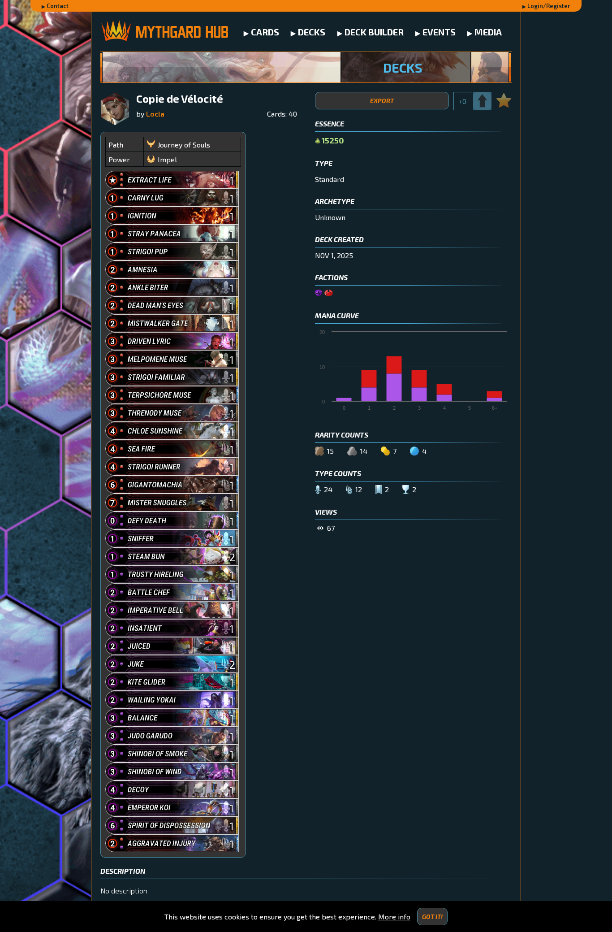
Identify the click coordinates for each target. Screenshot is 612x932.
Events (439, 31)
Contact (58, 5)
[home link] (164, 31)
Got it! (432, 916)
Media (488, 31)
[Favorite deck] (504, 99)
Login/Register (548, 5)
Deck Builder (374, 31)
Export (382, 100)
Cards (265, 31)
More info (394, 916)
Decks (311, 31)
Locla (155, 113)
